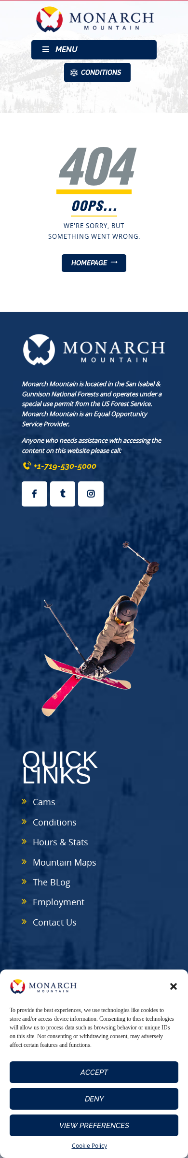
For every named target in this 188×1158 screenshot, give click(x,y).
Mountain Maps (64, 862)
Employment (58, 902)
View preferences (94, 1125)
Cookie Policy (89, 1146)
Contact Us (55, 922)
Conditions (55, 822)
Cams (44, 802)
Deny (94, 1099)
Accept (94, 1072)
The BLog (51, 882)
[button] (173, 986)
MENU (66, 49)
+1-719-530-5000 (65, 466)
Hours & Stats (60, 842)
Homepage (89, 263)
